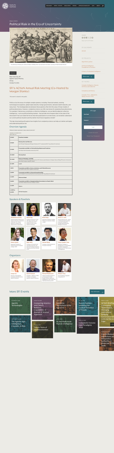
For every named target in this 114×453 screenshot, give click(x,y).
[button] (49, 5)
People (74, 5)
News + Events (58, 5)
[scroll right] (112, 324)
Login (93, 127)
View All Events (95, 291)
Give (93, 5)
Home (11, 21)
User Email (86, 114)
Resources (13, 73)
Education (67, 5)
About (98, 5)
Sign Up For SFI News (87, 40)
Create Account (93, 132)
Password (86, 120)
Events (15, 21)
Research (49, 5)
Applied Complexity (84, 5)
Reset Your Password (93, 136)
